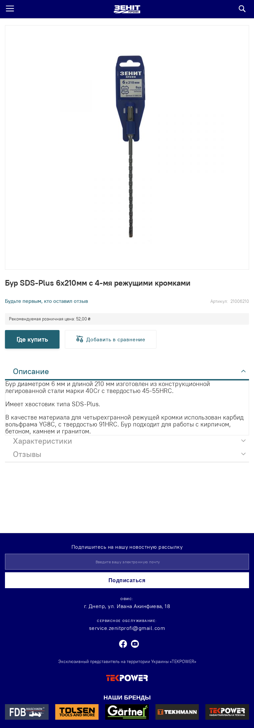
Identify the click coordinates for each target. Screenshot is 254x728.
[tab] (127, 373)
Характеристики (42, 441)
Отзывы (27, 454)
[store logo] (127, 9)
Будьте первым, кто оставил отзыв (46, 301)
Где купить (32, 339)
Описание (31, 371)
